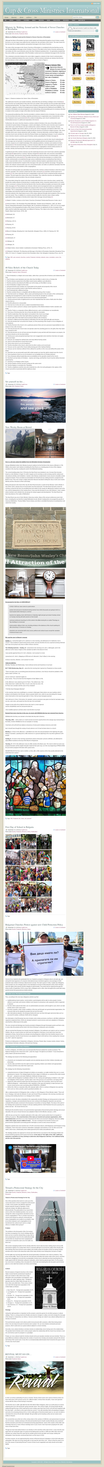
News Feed (96, 3)
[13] (16, 186)
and (14, 257)
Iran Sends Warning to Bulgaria (79, 138)
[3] (26, 118)
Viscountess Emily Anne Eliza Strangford (81, 144)
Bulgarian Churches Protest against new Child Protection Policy (34, 924)
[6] (62, 139)
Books (11, 20)
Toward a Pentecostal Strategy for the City (24, 1187)
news (47, 257)
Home (6, 17)
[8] (12, 153)
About (21, 17)
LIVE (36, 17)
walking (7, 259)
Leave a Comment (60, 32)
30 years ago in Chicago (77, 133)
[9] (38, 153)
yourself (29, 818)
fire (20, 818)
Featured (26, 20)
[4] (38, 120)
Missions (41, 20)
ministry (38, 257)
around (18, 257)
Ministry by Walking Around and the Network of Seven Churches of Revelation (34, 28)
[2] (63, 102)
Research (66, 20)
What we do (81, 20)
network (43, 257)
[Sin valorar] (80, 58)
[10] (24, 157)
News (48, 20)
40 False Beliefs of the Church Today (22, 267)
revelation (52, 257)
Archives (28, 17)
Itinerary (14, 17)
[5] (57, 136)
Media (34, 20)
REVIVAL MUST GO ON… (18, 1354)
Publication (56, 20)
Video (73, 20)
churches (23, 257)
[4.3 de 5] (94, 58)
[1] (37, 49)
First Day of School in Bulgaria (19, 826)
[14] (52, 197)
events (28, 257)
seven (57, 257)
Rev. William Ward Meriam (77, 114)
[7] (13, 145)
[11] (44, 171)
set (25, 818)
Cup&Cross (24, 32)
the (60, 257)
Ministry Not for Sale (75, 135)
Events (18, 20)
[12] (11, 173)
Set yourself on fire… (15, 381)
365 (5, 20)
